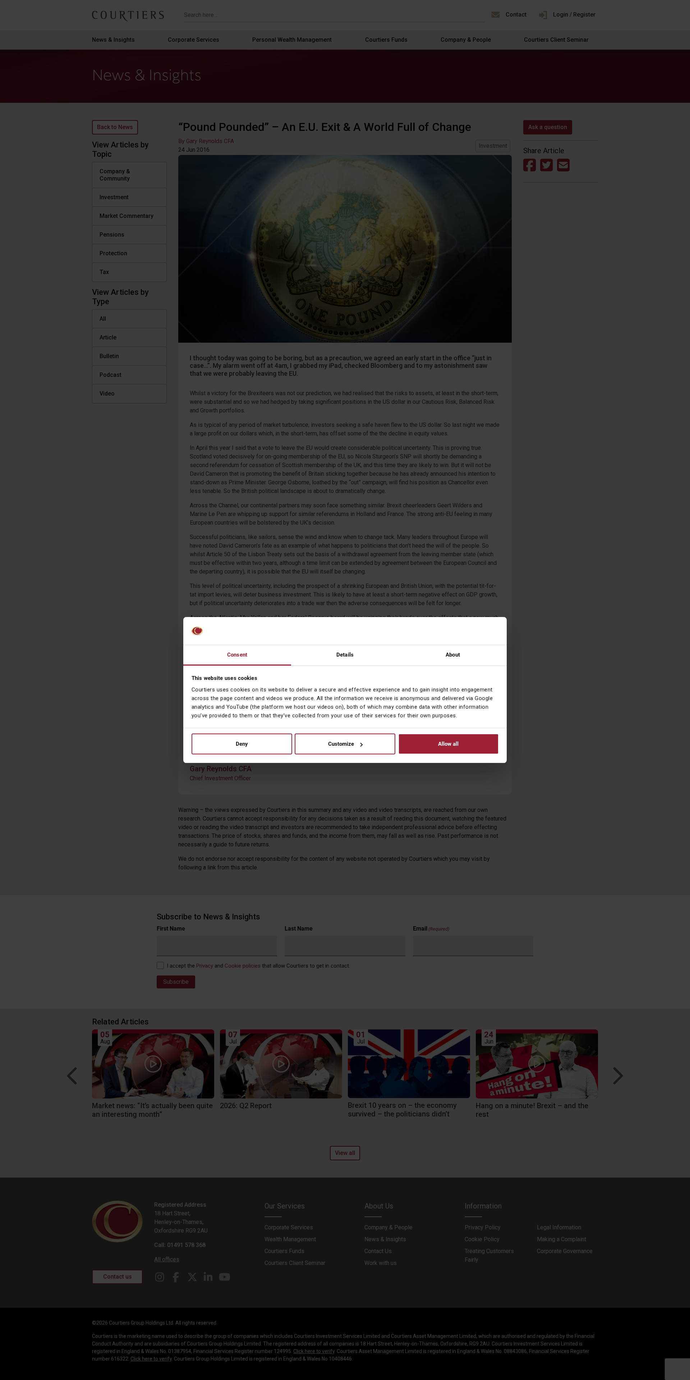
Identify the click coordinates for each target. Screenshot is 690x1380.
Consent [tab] (237, 655)
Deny (242, 744)
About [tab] (453, 655)
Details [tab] (345, 655)
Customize (341, 744)
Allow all (448, 744)
